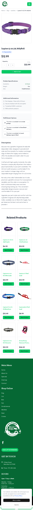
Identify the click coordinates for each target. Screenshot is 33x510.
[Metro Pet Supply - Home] (13, 4)
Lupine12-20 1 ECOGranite (7, 342)
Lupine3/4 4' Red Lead (24, 308)
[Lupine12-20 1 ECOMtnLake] (8, 263)
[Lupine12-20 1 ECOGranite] (8, 330)
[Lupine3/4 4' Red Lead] (25, 296)
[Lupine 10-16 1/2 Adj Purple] (8, 229)
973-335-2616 (12, 468)
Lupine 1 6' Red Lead (24, 274)
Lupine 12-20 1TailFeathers (23, 241)
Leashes (13, 10)
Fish (2, 403)
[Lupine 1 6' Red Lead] (25, 263)
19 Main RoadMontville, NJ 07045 (9, 463)
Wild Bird (4, 410)
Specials (4, 376)
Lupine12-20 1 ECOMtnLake (7, 274)
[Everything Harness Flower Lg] (25, 330)
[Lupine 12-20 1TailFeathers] (25, 229)
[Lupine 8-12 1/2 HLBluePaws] (8, 296)
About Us (4, 373)
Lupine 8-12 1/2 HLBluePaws (7, 308)
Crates (3, 416)
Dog (8, 10)
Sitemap (4, 380)
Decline (16, 505)
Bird (2, 400)
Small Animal (5, 406)
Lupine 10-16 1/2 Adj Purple (8, 241)
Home (3, 10)
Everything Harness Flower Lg (24, 342)
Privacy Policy (18, 496)
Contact (4, 383)
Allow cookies (17, 500)
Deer (3, 413)
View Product (8, 250)
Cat (2, 396)
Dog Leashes (7, 52)
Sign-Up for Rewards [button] (9, 450)
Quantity (5, 61)
